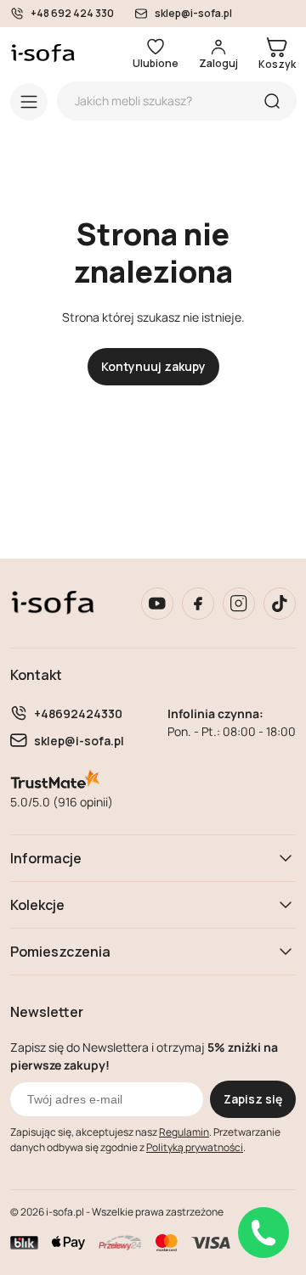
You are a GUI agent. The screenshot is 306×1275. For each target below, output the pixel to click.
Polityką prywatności (194, 1147)
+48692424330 (78, 713)
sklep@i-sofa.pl (193, 13)
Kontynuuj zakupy (153, 366)
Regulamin (184, 1132)
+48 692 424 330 (72, 13)
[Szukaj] (272, 101)
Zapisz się (253, 1099)
